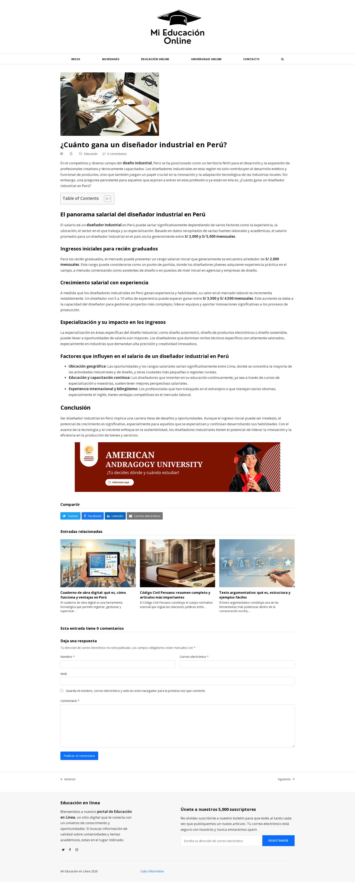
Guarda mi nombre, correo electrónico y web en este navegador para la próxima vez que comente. (136, 691)
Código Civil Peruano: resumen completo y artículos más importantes (175, 594)
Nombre (67, 657)
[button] (282, 59)
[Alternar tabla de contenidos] (105, 198)
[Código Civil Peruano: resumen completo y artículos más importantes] (177, 563)
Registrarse (278, 840)
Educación (91, 154)
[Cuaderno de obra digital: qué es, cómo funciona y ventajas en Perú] (98, 563)
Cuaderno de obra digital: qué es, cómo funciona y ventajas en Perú (93, 594)
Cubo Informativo (152, 871)
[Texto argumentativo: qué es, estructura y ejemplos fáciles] (257, 563)
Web (63, 674)
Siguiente (284, 779)
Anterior (68, 779)
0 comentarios (117, 154)
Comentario (69, 701)
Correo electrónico (194, 657)
